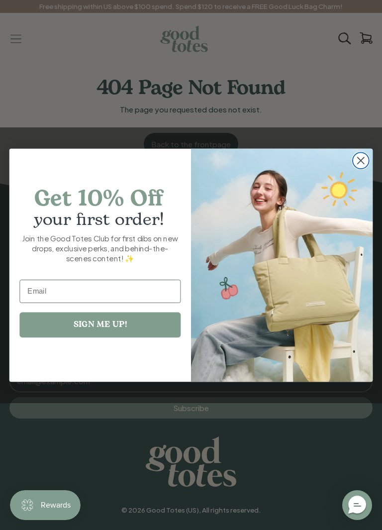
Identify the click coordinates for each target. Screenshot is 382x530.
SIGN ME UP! (100, 324)
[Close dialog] (361, 160)
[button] (357, 505)
